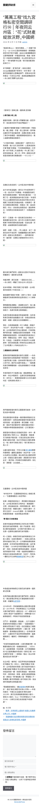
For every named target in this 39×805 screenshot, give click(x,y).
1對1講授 (28, 450)
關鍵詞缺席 (9, 4)
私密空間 (16, 601)
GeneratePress (19, 802)
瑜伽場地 (22, 687)
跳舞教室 (20, 557)
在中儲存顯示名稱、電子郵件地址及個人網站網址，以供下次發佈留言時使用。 (20, 779)
